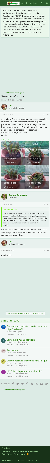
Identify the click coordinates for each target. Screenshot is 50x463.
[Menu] (4, 3)
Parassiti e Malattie (19, 353)
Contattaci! (6, 452)
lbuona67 (10, 374)
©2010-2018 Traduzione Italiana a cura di (20, 461)
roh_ (5, 100)
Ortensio (10, 363)
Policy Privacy (7, 454)
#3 (48, 251)
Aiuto (16, 454)
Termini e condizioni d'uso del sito (25, 452)
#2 (48, 204)
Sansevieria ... (14, 350)
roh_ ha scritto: (8, 209)
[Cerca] (46, 3)
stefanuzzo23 (11, 342)
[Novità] (41, 3)
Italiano (6, 448)
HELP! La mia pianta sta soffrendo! (24, 371)
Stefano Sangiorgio (18, 195)
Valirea (9, 332)
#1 (48, 115)
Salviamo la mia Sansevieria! (21, 339)
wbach (9, 353)
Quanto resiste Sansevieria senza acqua (27, 360)
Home (22, 454)
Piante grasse (18, 332)
